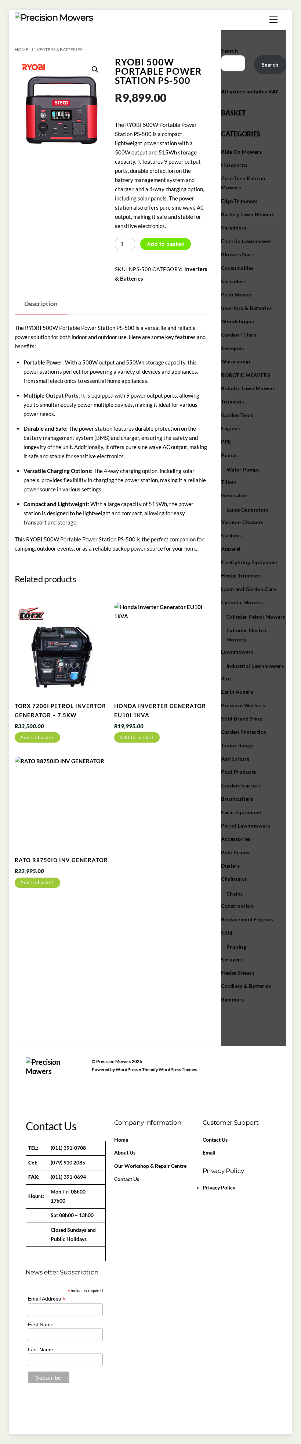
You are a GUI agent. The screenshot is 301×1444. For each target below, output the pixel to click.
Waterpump (235, 361)
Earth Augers (237, 692)
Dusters (230, 866)
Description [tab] (41, 303)
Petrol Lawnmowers (245, 825)
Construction (237, 906)
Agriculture (235, 758)
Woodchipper (238, 321)
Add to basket (166, 244)
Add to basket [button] (37, 737)
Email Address (46, 1298)
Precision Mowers (113, 1061)
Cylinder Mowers (242, 602)
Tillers (229, 482)
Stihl (227, 932)
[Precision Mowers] (54, 17)
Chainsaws (234, 879)
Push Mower (236, 294)
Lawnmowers (237, 651)
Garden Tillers (238, 334)
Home (21, 49)
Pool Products (238, 772)
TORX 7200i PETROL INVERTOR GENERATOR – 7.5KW (60, 710)
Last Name (40, 1349)
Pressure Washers (243, 705)
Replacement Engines (247, 919)
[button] (95, 69)
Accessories (235, 839)
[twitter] (50, 1074)
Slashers (231, 535)
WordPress (127, 1069)
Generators (235, 495)
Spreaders (233, 281)
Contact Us (126, 1179)
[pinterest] (67, 1074)
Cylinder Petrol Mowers (255, 616)
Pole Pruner (236, 852)
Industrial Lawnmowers (255, 666)
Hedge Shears (237, 973)
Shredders (233, 227)
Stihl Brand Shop (241, 718)
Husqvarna (234, 165)
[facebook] (33, 1074)
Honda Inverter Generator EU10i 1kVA (160, 710)
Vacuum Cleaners (242, 522)
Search (229, 50)
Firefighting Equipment (249, 562)
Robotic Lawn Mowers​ (248, 388)
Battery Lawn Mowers (248, 214)
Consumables (237, 268)
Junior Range (237, 745)
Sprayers (232, 959)
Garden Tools (237, 415)
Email (209, 1153)
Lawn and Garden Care (248, 589)
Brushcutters (237, 799)
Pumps (229, 455)
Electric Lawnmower (246, 241)
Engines (230, 428)
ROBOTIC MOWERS (245, 375)
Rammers (232, 999)
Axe (226, 678)
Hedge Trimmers (241, 575)
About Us (124, 1153)
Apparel (231, 548)
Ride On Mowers (241, 152)
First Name (41, 1324)
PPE (226, 441)
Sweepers (232, 348)
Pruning (236, 947)
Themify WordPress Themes (169, 1069)
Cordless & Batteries (246, 986)
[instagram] (33, 1088)
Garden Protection (244, 732)
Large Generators (247, 509)
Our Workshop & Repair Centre (150, 1166)
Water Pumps (243, 469)
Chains (234, 893)
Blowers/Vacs (237, 254)
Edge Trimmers (239, 201)
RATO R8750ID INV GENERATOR (61, 860)
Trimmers (232, 401)
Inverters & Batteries (57, 49)
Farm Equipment (241, 812)
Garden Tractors (241, 785)
